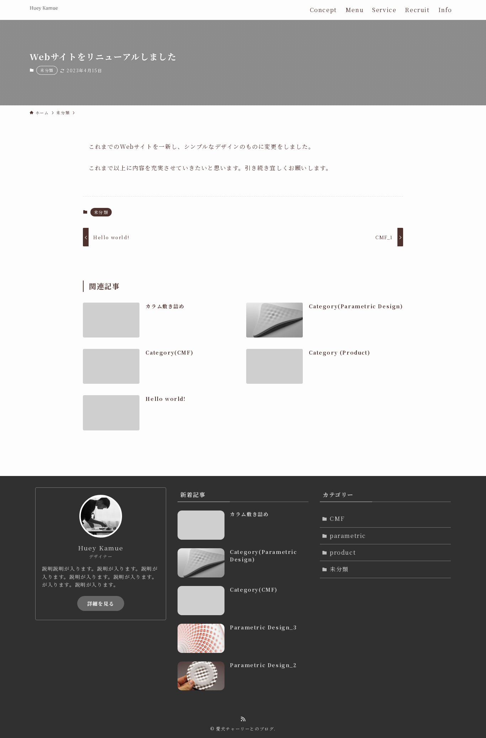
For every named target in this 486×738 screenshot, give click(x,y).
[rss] (243, 719)
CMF (337, 518)
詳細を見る (101, 603)
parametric (348, 536)
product (343, 552)
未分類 (47, 70)
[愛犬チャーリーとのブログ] (44, 10)
